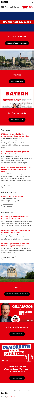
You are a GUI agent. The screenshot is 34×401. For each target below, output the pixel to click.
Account (24, 391)
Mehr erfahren (17, 334)
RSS (29, 391)
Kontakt (3, 391)
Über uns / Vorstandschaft (17, 43)
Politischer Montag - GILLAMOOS (12, 196)
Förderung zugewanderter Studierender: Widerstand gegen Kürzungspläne (15, 245)
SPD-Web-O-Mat (11, 397)
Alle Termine (7, 206)
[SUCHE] (32, 2)
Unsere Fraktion (17, 81)
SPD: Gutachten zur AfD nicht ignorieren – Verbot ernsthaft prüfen (15, 153)
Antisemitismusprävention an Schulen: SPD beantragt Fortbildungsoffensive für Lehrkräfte (16, 169)
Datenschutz (17, 391)
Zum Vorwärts (8, 258)
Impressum (9, 391)
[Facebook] (2, 393)
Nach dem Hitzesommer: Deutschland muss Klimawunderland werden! (16, 231)
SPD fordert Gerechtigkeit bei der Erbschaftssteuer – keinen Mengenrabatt (15, 135)
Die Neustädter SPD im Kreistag (17, 294)
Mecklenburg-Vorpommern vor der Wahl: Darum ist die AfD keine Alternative (15, 218)
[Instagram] (6, 393)
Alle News (6, 186)
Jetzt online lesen (17, 120)
